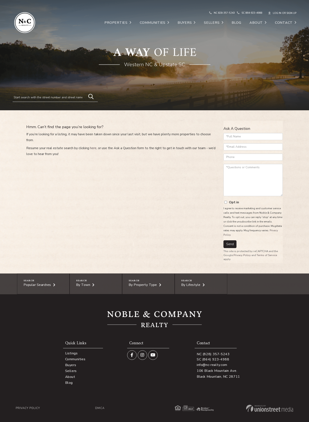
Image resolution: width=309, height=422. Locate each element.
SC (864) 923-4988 (213, 359)
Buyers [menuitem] (185, 23)
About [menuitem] (256, 23)
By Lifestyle (191, 285)
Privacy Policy (242, 255)
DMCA (99, 408)
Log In (277, 13)
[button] (89, 96)
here (93, 148)
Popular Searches (37, 285)
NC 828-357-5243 (224, 12)
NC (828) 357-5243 (213, 354)
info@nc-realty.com (212, 365)
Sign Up (291, 13)
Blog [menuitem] (236, 23)
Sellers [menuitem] (211, 23)
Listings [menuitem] (71, 353)
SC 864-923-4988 (252, 12)
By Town (83, 285)
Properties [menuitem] (116, 23)
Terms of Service (267, 255)
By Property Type (143, 285)
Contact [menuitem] (284, 23)
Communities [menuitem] (152, 23)
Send (230, 244)
